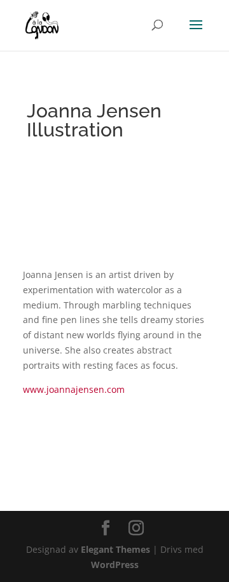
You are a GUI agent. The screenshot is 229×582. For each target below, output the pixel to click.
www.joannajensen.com (74, 389)
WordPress (115, 565)
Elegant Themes (115, 549)
